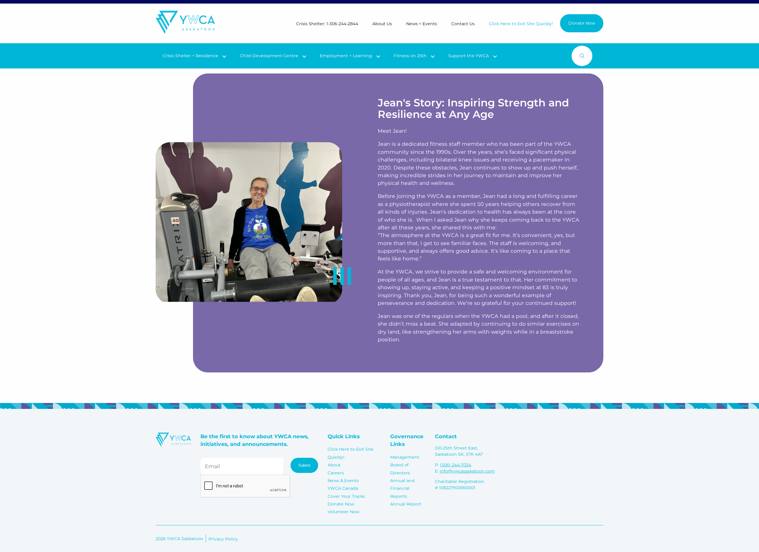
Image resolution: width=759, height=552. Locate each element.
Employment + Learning (346, 55)
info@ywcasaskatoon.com (467, 471)
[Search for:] (532, 56)
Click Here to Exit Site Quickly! (521, 23)
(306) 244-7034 (455, 465)
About (334, 465)
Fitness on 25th (410, 55)
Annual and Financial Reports (402, 488)
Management (404, 457)
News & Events (343, 480)
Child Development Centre (269, 55)
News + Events (421, 23)
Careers (336, 473)
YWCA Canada (343, 488)
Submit (304, 465)
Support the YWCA (468, 55)
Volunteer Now (343, 511)
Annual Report (405, 504)
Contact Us (463, 23)
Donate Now (581, 23)
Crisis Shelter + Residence (190, 55)
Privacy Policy (223, 539)
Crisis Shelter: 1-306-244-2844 (327, 23)
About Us (382, 23)
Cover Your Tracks (346, 496)
